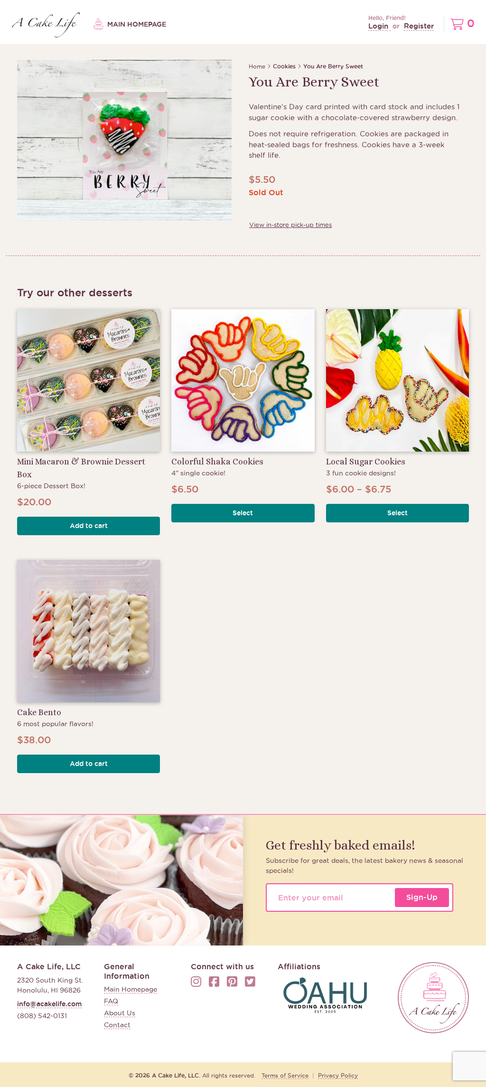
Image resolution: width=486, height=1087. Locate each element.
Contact (117, 1025)
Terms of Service (285, 1075)
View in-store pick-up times (290, 224)
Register (419, 26)
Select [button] (243, 513)
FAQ (111, 1001)
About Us (119, 1013)
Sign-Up (422, 897)
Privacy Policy (338, 1075)
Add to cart (89, 525)
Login (379, 26)
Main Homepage (135, 24)
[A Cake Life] (433, 997)
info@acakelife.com (49, 1004)
